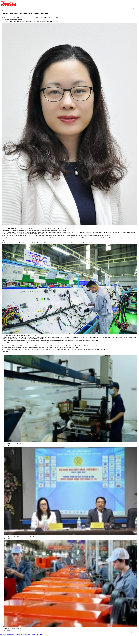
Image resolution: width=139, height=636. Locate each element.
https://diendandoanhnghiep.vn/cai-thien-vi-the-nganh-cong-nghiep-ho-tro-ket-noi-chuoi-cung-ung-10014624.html (21, 634)
